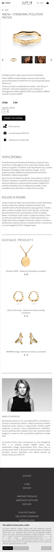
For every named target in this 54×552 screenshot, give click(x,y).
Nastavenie (46, 548)
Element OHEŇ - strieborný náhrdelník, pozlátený (26, 271)
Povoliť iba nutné (21, 548)
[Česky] (38, 3)
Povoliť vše (8, 548)
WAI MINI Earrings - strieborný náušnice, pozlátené (26, 351)
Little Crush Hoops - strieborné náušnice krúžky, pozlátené (26, 311)
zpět (6, 10)
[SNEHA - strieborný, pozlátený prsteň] (27, 37)
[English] (41, 3)
